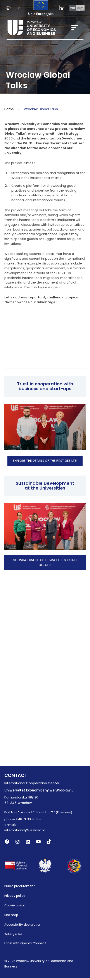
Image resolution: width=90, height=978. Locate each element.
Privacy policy (14, 895)
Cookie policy (14, 905)
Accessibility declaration (22, 924)
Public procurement (19, 886)
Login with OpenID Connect (25, 943)
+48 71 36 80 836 (29, 819)
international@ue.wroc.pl (24, 830)
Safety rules (13, 934)
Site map (11, 915)
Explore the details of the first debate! (45, 460)
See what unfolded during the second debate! (45, 562)
